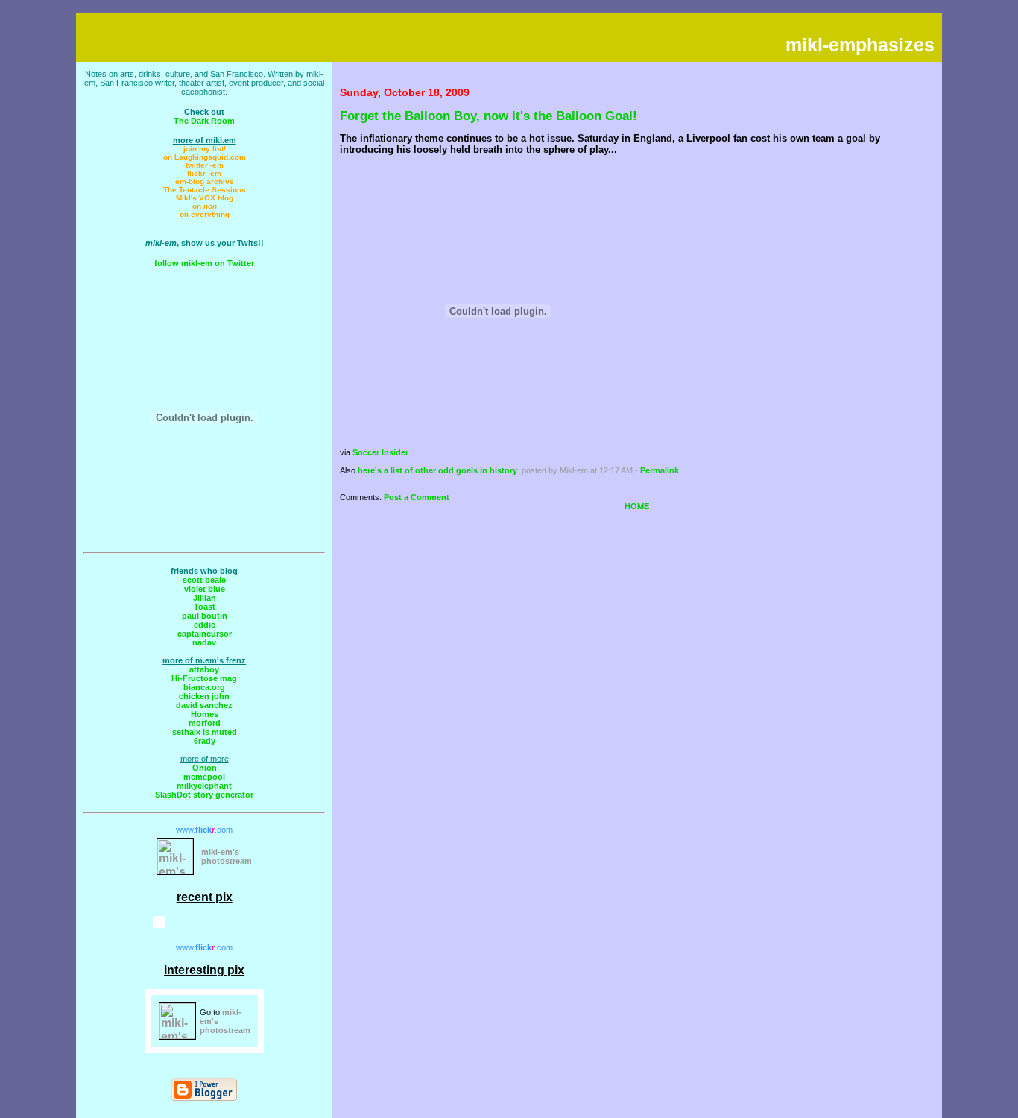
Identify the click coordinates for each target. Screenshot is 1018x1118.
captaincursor (204, 633)
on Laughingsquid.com (204, 157)
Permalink (659, 470)
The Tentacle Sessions (204, 190)
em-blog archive (204, 181)
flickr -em (204, 173)
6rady (204, 740)
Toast (204, 606)
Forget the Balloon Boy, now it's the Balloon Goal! (488, 115)
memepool (204, 776)
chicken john (204, 696)
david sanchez (204, 705)
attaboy (204, 669)
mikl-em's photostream (226, 856)
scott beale (204, 579)
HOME (637, 506)
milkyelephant (204, 785)
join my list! (204, 149)
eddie (204, 624)
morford (205, 723)
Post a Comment (416, 497)
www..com (204, 829)
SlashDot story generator (204, 794)
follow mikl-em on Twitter (204, 263)
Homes (204, 714)
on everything (205, 214)
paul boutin (204, 615)
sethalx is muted (204, 731)
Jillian (204, 597)
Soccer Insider (380, 452)
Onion (204, 767)
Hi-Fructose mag (204, 678)
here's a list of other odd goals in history (437, 470)
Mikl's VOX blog (204, 198)
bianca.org (204, 687)
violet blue (204, 588)
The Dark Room (204, 120)
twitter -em (205, 165)
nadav (204, 642)
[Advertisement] (509, 67)
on (204, 206)
